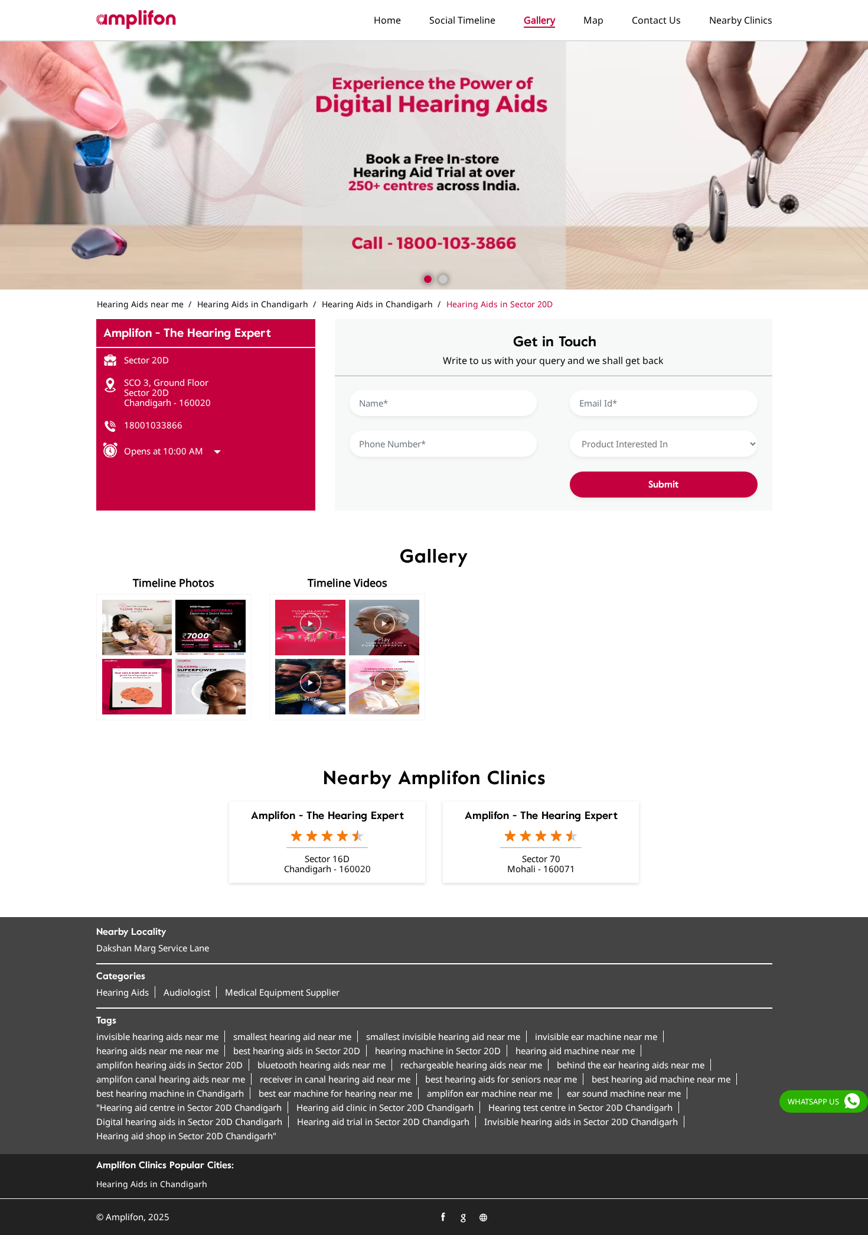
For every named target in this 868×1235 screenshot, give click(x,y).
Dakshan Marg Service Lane (152, 948)
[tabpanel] (434, 165)
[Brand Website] (483, 1217)
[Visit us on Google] (463, 1217)
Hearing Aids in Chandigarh (151, 1184)
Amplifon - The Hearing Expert (327, 815)
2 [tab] (442, 278)
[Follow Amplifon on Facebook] (443, 1217)
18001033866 (153, 425)
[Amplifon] (136, 19)
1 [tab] (426, 278)
